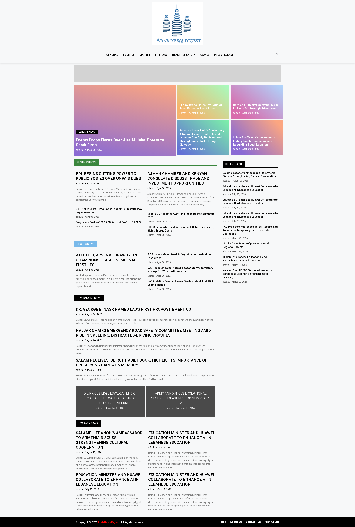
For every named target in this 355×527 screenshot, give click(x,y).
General (112, 55)
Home (222, 521)
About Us (236, 521)
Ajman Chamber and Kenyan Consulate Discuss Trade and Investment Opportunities (178, 178)
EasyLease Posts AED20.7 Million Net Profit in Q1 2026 (108, 222)
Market (144, 55)
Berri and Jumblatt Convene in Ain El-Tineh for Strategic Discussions (255, 106)
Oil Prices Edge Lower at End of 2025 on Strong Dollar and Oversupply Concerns (110, 398)
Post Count (271, 521)
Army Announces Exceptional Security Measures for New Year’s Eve (180, 398)
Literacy (161, 55)
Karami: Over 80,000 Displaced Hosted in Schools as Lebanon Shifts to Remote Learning (247, 274)
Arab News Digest (108, 522)
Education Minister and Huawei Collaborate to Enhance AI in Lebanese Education (181, 438)
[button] (277, 55)
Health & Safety (183, 55)
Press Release (224, 55)
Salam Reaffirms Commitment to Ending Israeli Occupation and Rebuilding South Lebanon (254, 141)
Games (204, 55)
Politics (129, 55)
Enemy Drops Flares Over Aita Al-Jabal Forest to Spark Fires (201, 106)
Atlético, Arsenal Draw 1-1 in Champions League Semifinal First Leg (106, 260)
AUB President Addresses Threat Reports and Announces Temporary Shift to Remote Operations (250, 230)
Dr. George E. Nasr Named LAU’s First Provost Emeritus (133, 309)
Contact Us (253, 521)
